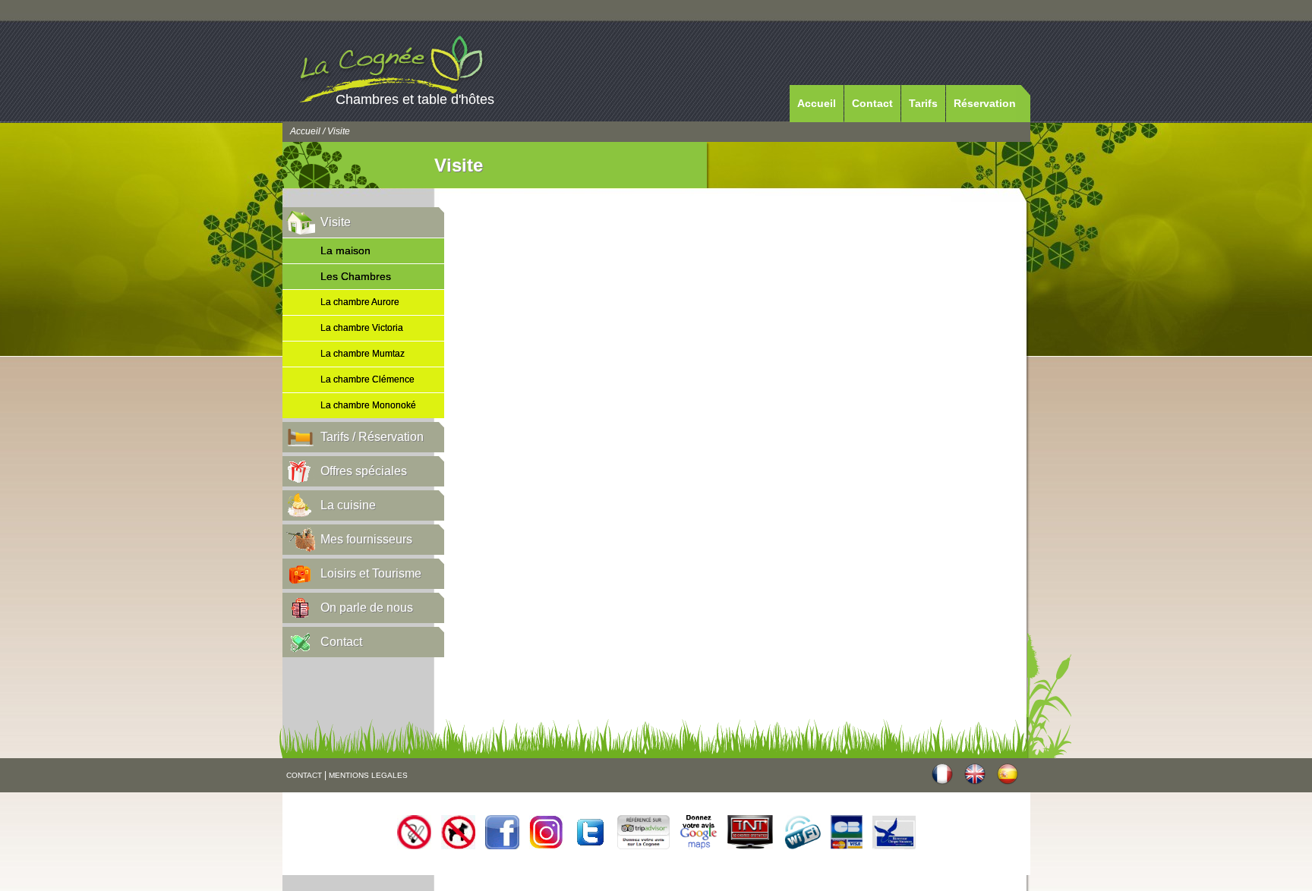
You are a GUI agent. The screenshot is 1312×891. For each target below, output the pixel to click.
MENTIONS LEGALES (368, 775)
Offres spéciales (363, 470)
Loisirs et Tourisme (370, 573)
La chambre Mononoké (368, 405)
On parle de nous (366, 607)
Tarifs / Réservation (372, 436)
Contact (872, 103)
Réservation (985, 103)
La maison (345, 250)
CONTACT (304, 775)
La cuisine (348, 505)
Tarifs (923, 103)
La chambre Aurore (359, 302)
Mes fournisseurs (366, 539)
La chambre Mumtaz (362, 353)
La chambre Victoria (361, 328)
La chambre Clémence (367, 379)
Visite (335, 222)
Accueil (816, 103)
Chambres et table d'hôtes (415, 99)
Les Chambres (355, 276)
